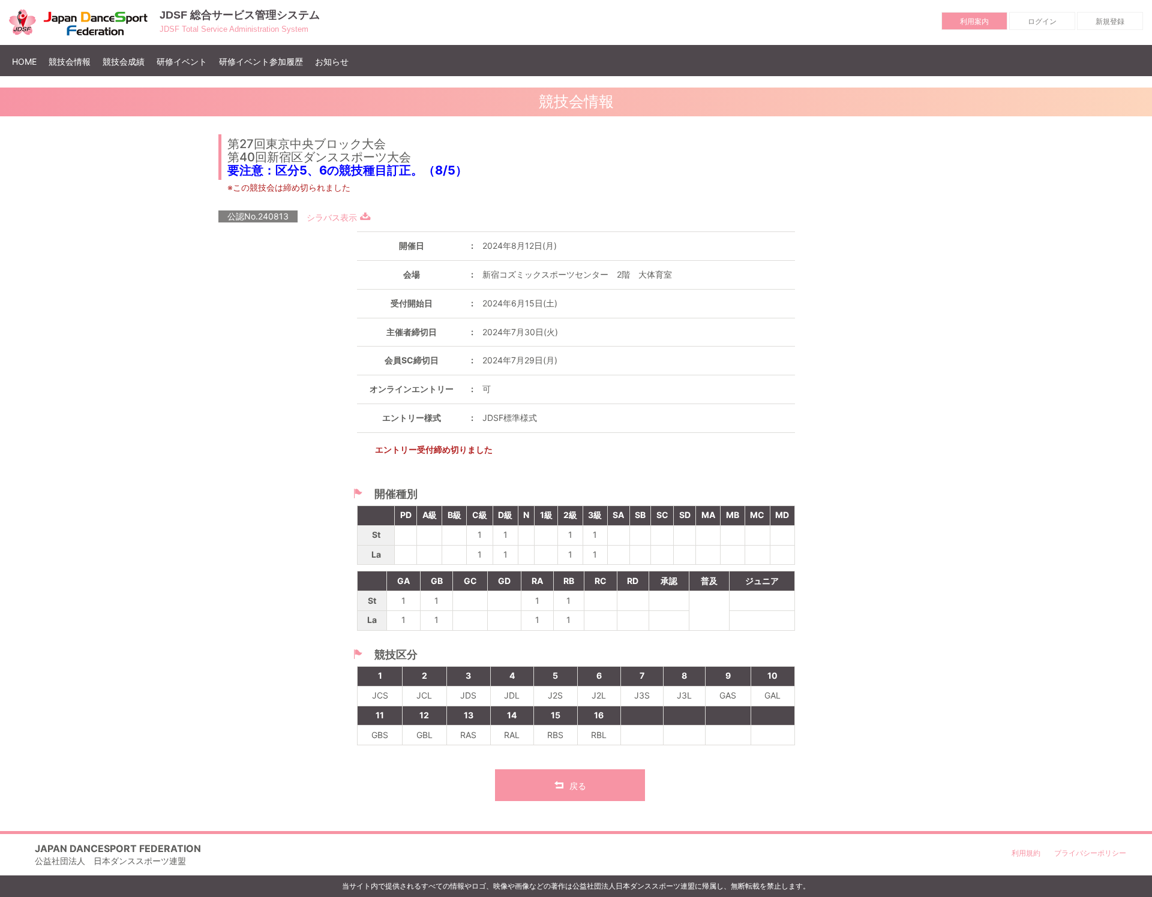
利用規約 (1026, 852)
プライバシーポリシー (1090, 852)
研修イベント (182, 61)
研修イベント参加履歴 (261, 61)
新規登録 (1110, 21)
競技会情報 (70, 61)
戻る (577, 786)
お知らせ (332, 61)
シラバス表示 (332, 217)
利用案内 (974, 21)
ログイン (1042, 21)
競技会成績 (124, 61)
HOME (27, 61)
